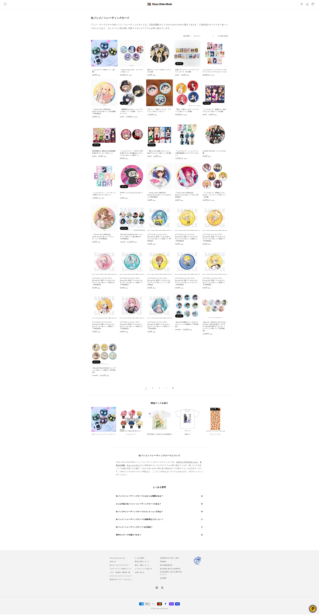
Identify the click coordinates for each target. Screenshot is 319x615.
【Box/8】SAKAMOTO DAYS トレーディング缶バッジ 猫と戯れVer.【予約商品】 (131, 237)
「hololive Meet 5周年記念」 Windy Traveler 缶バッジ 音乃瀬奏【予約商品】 (104, 111)
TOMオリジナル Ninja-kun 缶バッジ (131, 194)
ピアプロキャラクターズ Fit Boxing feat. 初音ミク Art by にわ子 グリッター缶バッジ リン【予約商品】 (158, 281)
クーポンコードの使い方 (143, 569)
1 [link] (146, 387)
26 (173, 388)
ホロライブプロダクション (187, 462)
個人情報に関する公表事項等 (170, 569)
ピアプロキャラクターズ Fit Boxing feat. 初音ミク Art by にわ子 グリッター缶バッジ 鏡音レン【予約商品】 (186, 238)
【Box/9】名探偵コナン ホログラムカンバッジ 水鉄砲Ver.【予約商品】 (186, 324)
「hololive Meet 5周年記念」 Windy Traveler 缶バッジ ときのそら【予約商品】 (159, 195)
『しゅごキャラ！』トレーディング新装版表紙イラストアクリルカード (187, 153)
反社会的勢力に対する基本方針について (171, 573)
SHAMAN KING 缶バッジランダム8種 (214, 152)
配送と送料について (142, 561)
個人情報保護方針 (166, 565)
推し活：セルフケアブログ (119, 565)
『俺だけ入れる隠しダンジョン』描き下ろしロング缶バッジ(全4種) (159, 152)
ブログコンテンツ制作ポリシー (121, 569)
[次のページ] (179, 388)
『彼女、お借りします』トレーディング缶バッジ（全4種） (187, 110)
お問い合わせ (139, 572)
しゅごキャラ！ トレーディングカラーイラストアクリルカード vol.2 (215, 71)
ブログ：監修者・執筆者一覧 (120, 572)
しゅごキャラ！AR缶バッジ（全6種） (103, 71)
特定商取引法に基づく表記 (169, 558)
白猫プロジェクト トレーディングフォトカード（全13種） (187, 71)
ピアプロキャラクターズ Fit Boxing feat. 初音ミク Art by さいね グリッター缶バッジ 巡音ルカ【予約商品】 (131, 325)
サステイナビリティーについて (121, 576)
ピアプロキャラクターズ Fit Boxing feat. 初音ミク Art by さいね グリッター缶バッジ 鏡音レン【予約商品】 (214, 281)
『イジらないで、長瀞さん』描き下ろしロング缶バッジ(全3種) (214, 110)
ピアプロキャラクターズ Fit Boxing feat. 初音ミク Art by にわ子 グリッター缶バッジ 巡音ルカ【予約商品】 (103, 281)
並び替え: (187, 36)
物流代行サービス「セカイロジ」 (121, 579)
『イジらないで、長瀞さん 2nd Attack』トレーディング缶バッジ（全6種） (214, 195)
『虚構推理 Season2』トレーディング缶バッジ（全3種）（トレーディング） (131, 111)
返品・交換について (142, 565)
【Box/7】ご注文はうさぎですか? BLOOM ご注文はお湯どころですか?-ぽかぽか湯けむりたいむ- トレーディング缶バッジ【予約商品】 (214, 326)
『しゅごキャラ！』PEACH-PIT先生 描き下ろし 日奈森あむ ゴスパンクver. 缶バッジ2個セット (131, 153)
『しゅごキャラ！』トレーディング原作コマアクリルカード (104, 194)
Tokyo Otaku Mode (162, 608)
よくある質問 (139, 558)
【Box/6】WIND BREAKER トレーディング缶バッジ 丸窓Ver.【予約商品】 (104, 370)
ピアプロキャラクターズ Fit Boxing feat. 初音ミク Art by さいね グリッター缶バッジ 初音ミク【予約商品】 (158, 325)
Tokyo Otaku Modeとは (117, 558)
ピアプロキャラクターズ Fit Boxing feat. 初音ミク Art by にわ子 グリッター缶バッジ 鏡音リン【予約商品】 (214, 238)
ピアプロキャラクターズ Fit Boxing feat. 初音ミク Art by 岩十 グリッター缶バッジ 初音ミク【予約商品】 (159, 238)
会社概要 (163, 578)
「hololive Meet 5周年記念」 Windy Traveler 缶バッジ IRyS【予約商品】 (187, 195)
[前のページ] (139, 388)
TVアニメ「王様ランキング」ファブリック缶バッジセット (159, 110)
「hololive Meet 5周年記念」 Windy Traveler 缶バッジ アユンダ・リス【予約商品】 (103, 237)
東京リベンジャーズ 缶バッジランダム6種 (159, 71)
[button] (5, 4)
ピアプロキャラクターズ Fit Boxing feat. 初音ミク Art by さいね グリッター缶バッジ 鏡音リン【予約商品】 (103, 325)
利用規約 (163, 561)
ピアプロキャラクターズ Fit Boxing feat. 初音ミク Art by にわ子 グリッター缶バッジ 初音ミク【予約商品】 (131, 281)
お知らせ (113, 561)
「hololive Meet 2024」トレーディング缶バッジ (132, 71)
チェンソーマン (133, 465)
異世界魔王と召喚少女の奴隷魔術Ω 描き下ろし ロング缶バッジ (104, 152)
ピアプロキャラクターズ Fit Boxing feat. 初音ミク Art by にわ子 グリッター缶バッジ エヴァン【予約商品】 (186, 281)
